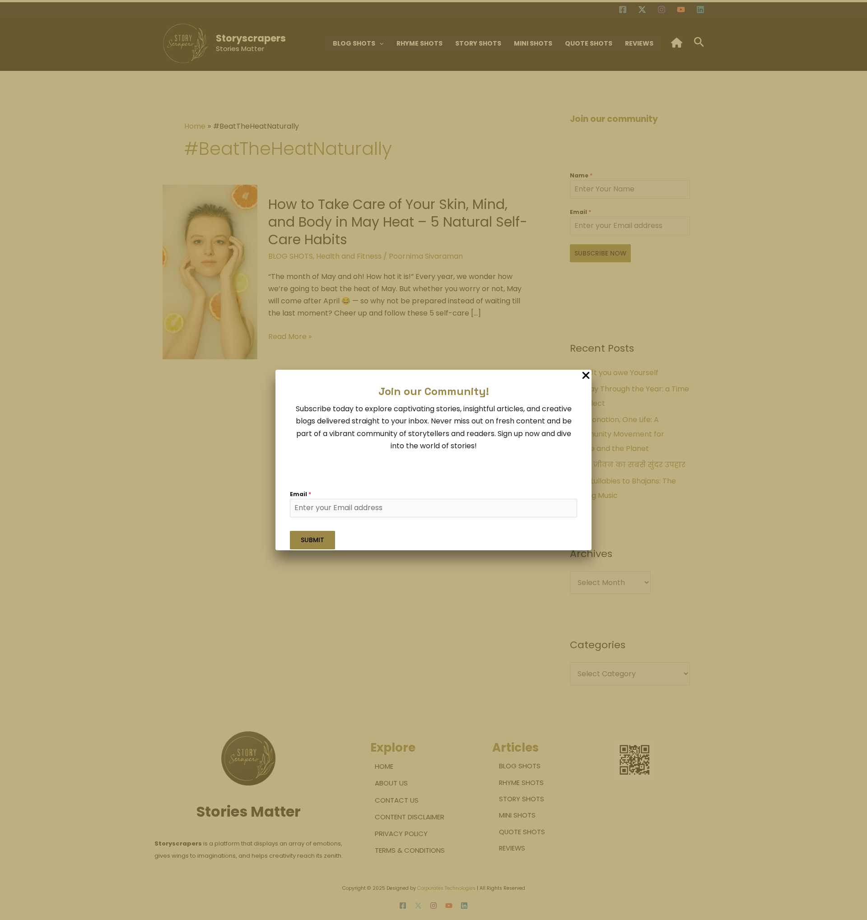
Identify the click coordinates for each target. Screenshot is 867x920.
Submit (312, 539)
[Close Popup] (586, 376)
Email (300, 494)
